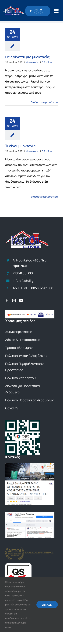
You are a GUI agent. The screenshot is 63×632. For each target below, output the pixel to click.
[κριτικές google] (29, 464)
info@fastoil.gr (24, 280)
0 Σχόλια (47, 62)
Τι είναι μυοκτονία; (21, 145)
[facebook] (7, 300)
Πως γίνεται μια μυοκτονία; (27, 57)
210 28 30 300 (23, 273)
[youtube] (21, 300)
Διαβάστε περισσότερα (44, 102)
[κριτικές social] (29, 513)
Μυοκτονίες (32, 62)
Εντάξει (47, 604)
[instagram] (14, 300)
